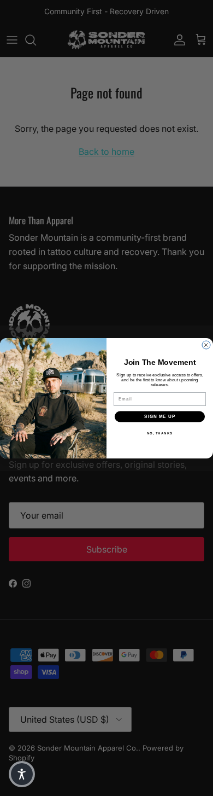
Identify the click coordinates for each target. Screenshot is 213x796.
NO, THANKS (160, 433)
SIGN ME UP (159, 416)
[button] (22, 774)
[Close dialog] (206, 345)
